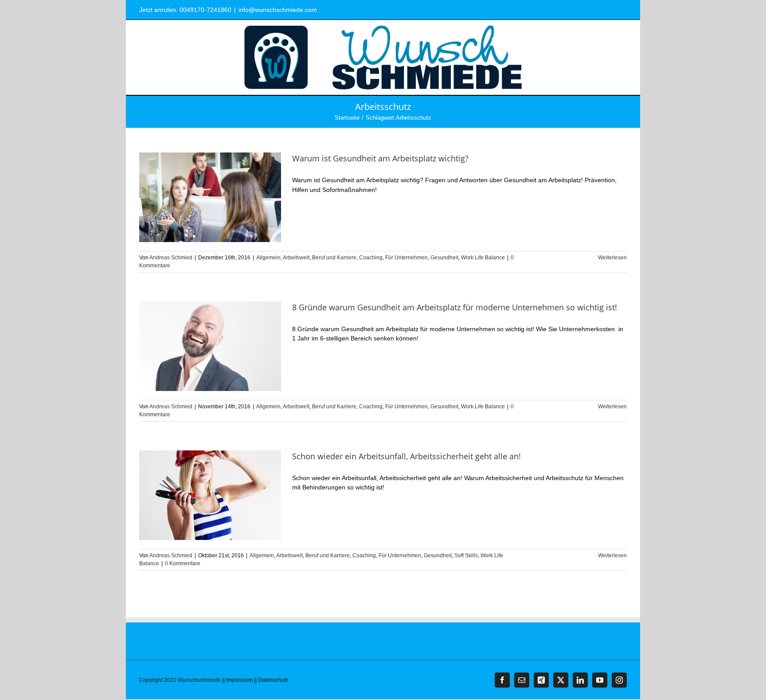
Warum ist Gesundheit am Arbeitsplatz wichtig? (380, 158)
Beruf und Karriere (334, 257)
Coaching (371, 257)
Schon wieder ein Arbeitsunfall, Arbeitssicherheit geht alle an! (406, 456)
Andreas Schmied (170, 257)
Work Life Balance (483, 257)
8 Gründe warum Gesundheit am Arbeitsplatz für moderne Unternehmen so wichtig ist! (454, 307)
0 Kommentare (182, 563)
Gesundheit (444, 257)
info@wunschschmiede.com (277, 9)
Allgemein (268, 257)
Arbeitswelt (296, 257)
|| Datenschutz (271, 680)
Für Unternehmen (406, 257)
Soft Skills (466, 555)
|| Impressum (237, 680)
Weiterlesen (612, 257)
